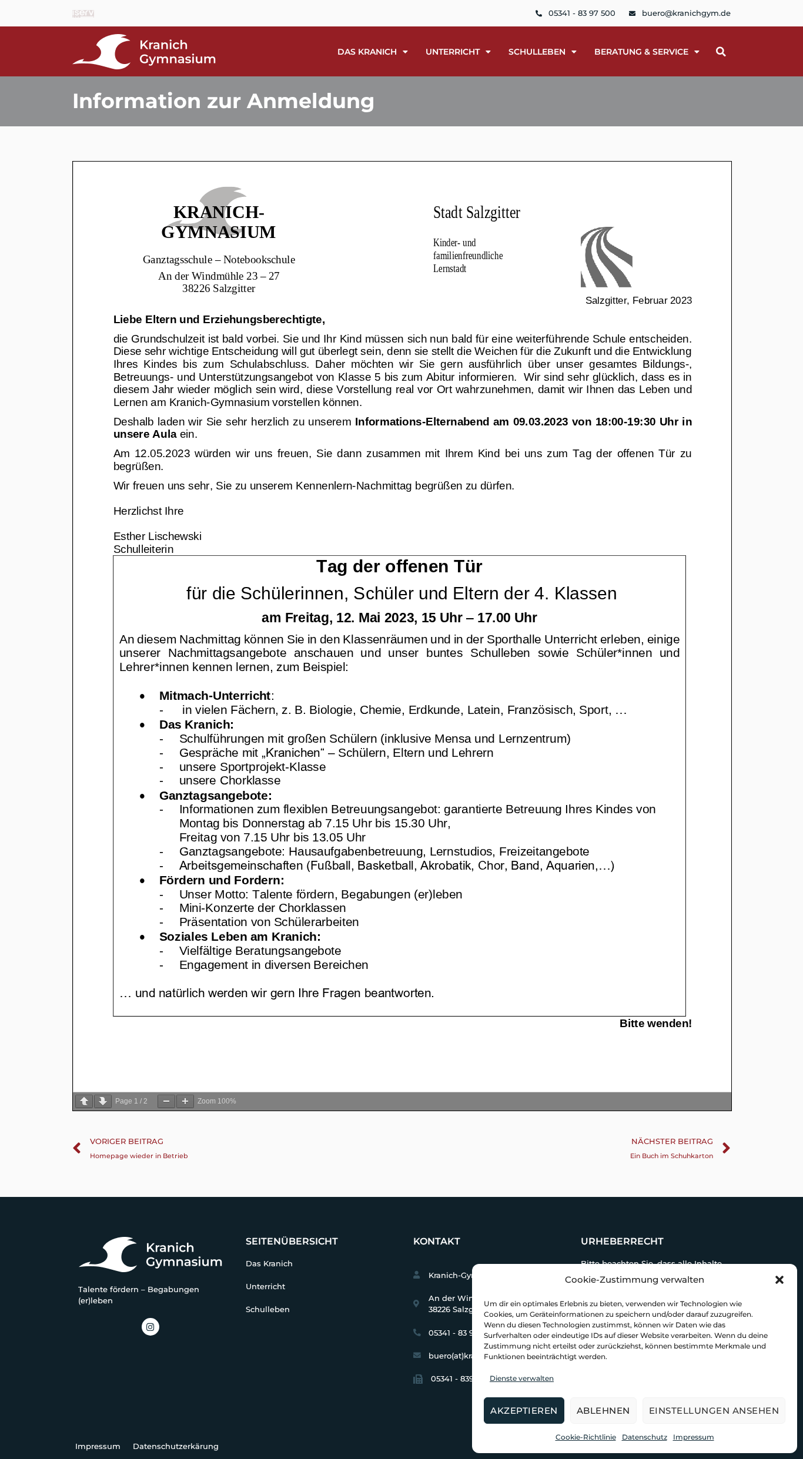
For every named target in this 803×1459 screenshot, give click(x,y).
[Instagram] (150, 1327)
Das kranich (367, 51)
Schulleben (537, 51)
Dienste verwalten (522, 1378)
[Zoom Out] (166, 1101)
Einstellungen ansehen (714, 1410)
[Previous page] (84, 1101)
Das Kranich (269, 1263)
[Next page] (103, 1101)
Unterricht (453, 51)
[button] (779, 1280)
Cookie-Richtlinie (586, 1437)
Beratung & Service (641, 51)
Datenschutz (644, 1437)
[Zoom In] (185, 1101)
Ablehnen (603, 1410)
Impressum (693, 1437)
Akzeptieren (524, 1410)
